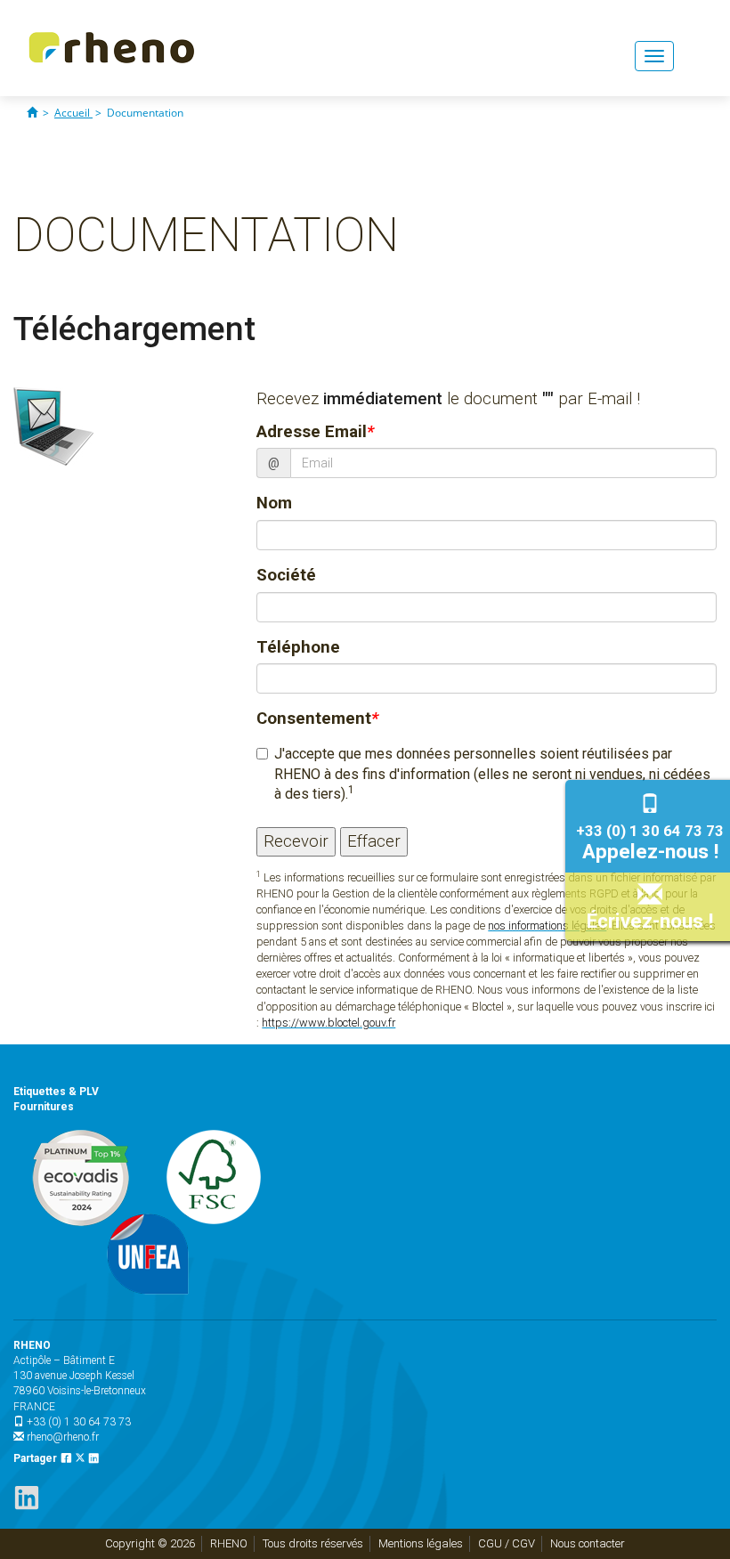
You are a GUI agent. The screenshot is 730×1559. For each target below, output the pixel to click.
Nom (274, 503)
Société (286, 575)
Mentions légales (420, 1543)
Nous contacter (587, 1543)
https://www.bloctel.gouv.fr (328, 1022)
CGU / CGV (506, 1543)
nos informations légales (547, 925)
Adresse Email (315, 432)
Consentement (317, 718)
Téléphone (298, 647)
